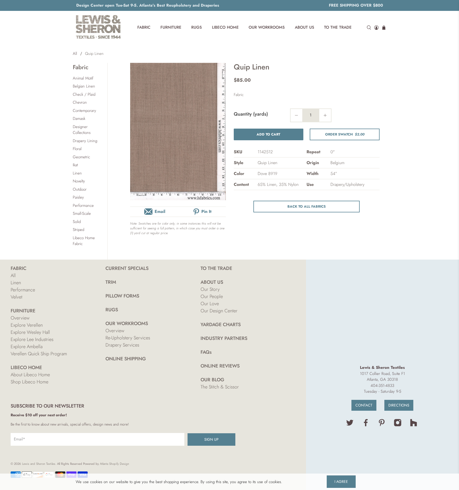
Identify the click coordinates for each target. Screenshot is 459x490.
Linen (77, 173)
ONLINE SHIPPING (125, 358)
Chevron (80, 102)
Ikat (75, 165)
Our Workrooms (267, 27)
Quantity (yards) (251, 114)
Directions (398, 405)
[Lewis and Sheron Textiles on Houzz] (414, 425)
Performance (83, 205)
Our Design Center (219, 310)
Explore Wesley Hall (30, 332)
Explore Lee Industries (32, 339)
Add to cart (268, 134)
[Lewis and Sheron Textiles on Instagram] (398, 425)
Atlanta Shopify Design (114, 464)
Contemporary (84, 110)
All (75, 54)
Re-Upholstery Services (127, 337)
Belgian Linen (84, 86)
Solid (77, 222)
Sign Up (211, 439)
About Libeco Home (30, 374)
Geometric (81, 157)
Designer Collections (82, 130)
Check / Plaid (84, 94)
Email (160, 211)
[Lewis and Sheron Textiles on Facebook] (366, 425)
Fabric (143, 27)
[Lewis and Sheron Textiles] (98, 27)
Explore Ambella (26, 346)
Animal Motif (83, 78)
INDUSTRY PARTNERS (224, 338)
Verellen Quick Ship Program (39, 353)
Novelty (79, 181)
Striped (78, 230)
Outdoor (80, 189)
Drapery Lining (85, 141)
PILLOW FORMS (122, 295)
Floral (77, 149)
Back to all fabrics (306, 206)
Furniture (170, 27)
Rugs (196, 27)
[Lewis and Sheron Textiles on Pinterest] (382, 425)
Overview (20, 317)
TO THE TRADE (216, 268)
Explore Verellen (27, 325)
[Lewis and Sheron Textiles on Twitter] (350, 425)
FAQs (206, 352)
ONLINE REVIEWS (220, 365)
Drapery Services (122, 345)
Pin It (206, 211)
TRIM (110, 282)
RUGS (111, 309)
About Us (304, 27)
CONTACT (363, 405)
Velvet (16, 297)
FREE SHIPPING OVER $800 (356, 5)
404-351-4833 (382, 385)
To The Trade (338, 27)
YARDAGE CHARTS (221, 324)
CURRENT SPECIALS (126, 268)
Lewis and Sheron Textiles (38, 464)
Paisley (78, 197)
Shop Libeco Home (29, 381)
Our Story (210, 289)
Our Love (210, 303)
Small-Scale (82, 213)
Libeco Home (225, 27)
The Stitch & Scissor (220, 386)
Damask (79, 118)
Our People (212, 296)
